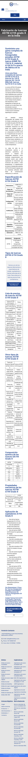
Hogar (3, 704)
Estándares (4, 713)
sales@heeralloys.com (11, 11)
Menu (3, 19)
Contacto (4, 715)
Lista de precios (5, 711)
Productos (4, 708)
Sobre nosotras (5, 706)
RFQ (15, 15)
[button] (14, 615)
